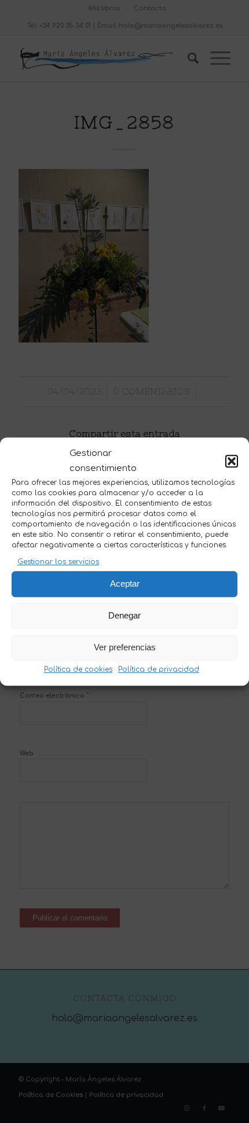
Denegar (124, 615)
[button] (231, 461)
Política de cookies (78, 669)
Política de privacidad (158, 669)
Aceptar (125, 583)
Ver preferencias (125, 647)
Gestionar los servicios (58, 562)
